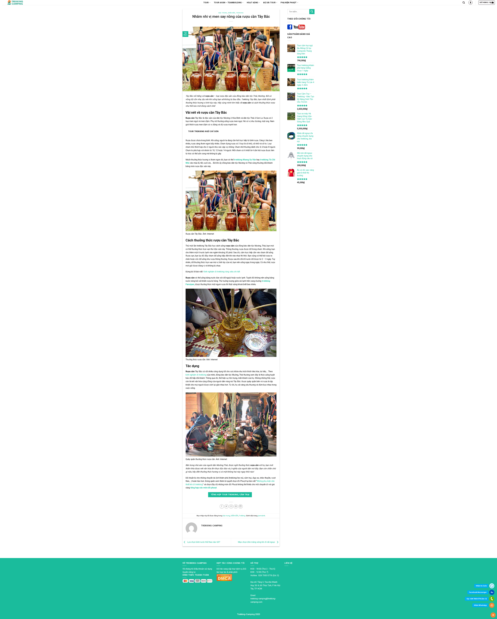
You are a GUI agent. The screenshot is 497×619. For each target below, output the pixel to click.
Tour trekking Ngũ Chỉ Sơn (203, 131)
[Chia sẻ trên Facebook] (222, 506)
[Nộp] (312, 11)
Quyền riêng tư (189, 572)
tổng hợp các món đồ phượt (203, 487)
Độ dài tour (269, 3)
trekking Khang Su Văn (245, 159)
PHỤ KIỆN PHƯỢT (288, 3)
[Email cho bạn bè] (231, 506)
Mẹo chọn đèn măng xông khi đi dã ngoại (256, 542)
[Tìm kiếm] (464, 2)
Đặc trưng (222, 13)
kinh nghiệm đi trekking (196, 375)
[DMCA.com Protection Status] (224, 577)
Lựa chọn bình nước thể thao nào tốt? (203, 542)
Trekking (239, 13)
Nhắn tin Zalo (481, 586)
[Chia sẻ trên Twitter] (226, 506)
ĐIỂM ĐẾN (231, 13)
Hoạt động (252, 3)
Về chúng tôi (187, 569)
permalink (261, 516)
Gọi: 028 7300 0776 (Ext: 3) (477, 599)
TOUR (206, 3)
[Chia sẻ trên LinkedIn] (240, 506)
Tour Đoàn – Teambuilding (228, 3)
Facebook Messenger (478, 592)
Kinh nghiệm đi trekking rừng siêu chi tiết (221, 271)
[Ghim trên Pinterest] (236, 506)
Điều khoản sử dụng (203, 569)
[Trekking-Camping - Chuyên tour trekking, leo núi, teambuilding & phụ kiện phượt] (18, 2)
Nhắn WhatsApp (480, 605)
